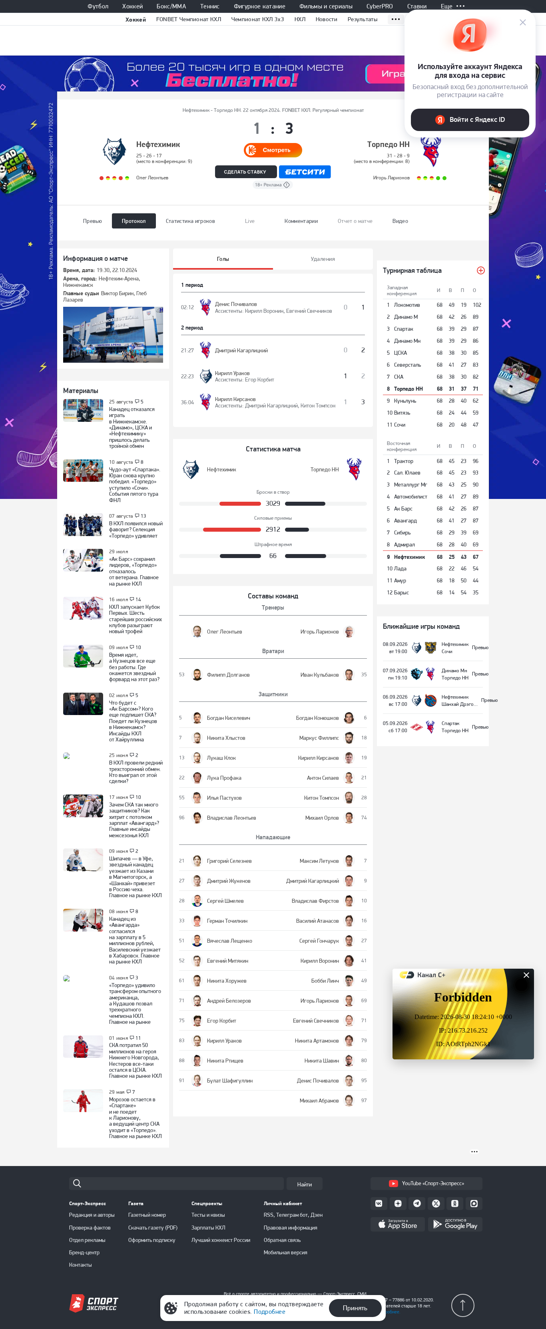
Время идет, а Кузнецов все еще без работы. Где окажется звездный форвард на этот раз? (134, 667)
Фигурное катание (259, 6)
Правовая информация (290, 1227)
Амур (400, 580)
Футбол (98, 6)
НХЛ (300, 19)
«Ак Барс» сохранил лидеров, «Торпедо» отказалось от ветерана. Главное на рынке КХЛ (134, 571)
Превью (92, 221)
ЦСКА (400, 353)
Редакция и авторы (92, 1215)
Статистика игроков (190, 221)
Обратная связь (282, 1240)
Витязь (402, 412)
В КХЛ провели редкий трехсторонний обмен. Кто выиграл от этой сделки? (136, 771)
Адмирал (404, 544)
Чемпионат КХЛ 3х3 (257, 19)
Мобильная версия (285, 1252)
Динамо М (406, 317)
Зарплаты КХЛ (208, 1227)
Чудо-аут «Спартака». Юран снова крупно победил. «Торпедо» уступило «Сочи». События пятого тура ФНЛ (134, 484)
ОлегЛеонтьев (152, 178)
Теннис (210, 6)
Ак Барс (403, 508)
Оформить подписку (151, 1240)
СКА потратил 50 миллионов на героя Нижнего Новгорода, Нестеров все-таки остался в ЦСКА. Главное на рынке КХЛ (135, 1060)
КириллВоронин (264, 311)
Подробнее (269, 1311)
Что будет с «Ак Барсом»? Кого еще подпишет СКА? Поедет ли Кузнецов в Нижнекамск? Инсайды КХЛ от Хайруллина (133, 721)
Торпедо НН (388, 144)
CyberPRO (380, 6)
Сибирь (402, 532)
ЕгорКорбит (259, 379)
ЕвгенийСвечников (309, 311)
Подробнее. (389, 1312)
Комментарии (301, 221)
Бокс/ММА (171, 6)
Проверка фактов (90, 1227)
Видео (400, 221)
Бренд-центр (84, 1252)
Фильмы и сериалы (326, 6)
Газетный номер (147, 1215)
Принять (355, 1308)
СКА (398, 376)
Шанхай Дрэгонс (460, 704)
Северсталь (407, 365)
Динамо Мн (407, 341)
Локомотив (407, 305)
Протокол (134, 221)
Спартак (403, 329)
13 (144, 516)
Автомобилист (410, 496)
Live (250, 221)
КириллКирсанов (235, 399)
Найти (304, 1184)
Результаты (362, 19)
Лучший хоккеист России (220, 1240)
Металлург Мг (410, 484)
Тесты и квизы (208, 1215)
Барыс (401, 592)
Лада (400, 568)
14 (138, 599)
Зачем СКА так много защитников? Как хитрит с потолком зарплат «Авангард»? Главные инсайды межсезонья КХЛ (134, 819)
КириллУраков (232, 373)
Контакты (80, 1264)
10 (138, 647)
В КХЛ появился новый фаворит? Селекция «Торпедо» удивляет (136, 529)
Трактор (403, 461)
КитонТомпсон (318, 405)
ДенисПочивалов (236, 304)
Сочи (399, 424)
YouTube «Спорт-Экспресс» (433, 1183)
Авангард (405, 520)
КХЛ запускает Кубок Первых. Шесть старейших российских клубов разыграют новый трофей (135, 619)
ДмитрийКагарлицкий (241, 350)
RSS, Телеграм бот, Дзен (293, 1215)
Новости (326, 19)
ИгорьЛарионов (391, 178)
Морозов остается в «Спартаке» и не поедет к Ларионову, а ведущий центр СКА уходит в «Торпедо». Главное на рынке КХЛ (135, 1117)
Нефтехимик (158, 144)
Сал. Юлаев (407, 472)
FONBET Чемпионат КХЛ (188, 19)
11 (138, 1038)
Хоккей (132, 6)
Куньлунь (405, 400)
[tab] (223, 259)
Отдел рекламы (87, 1240)
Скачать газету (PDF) (152, 1227)
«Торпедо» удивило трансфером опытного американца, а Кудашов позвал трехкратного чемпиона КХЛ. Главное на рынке (135, 1003)
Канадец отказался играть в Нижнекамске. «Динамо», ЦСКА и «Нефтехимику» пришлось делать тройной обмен (132, 427)
